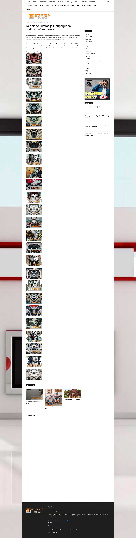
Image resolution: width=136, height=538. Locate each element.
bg (76, 529)
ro (63, 529)
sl (67, 529)
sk (66, 529)
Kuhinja (42, 5)
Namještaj (49, 5)
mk (61, 529)
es (54, 532)
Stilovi (78, 5)
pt (52, 532)
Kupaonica (60, 2)
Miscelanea (83, 2)
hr (55, 529)
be (51, 529)
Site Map (50, 522)
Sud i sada (52, 2)
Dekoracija (69, 2)
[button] (108, 2)
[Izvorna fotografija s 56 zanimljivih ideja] (53, 397)
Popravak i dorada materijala (64, 5)
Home (28, 2)
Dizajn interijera (32, 5)
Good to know (30, 385)
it (56, 532)
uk (74, 529)
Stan (76, 2)
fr (48, 532)
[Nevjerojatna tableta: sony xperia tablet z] (34, 394)
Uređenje (92, 2)
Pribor (35, 2)
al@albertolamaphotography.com (62, 521)
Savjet (95, 5)
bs (71, 529)
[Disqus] (53, 437)
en (49, 529)
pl (59, 529)
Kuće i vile (30, 9)
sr (69, 529)
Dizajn (89, 5)
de (50, 532)
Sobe (83, 5)
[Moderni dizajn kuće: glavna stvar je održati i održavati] (72, 393)
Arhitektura (43, 2)
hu (54, 529)
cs (57, 529)
